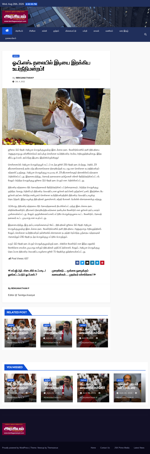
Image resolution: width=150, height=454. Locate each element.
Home (93, 448)
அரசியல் (19, 31)
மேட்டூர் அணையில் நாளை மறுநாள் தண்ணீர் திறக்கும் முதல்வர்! (20, 334)
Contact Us (105, 448)
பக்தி (85, 31)
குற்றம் (56, 31)
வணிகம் (109, 31)
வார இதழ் (124, 31)
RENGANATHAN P (25, 77)
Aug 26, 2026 (16, 393)
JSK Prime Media (121, 448)
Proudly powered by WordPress (15, 448)
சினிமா (32, 31)
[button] (145, 34)
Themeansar (52, 448)
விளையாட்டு (70, 31)
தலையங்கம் (10, 38)
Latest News (139, 448)
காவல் (96, 31)
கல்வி (44, 31)
